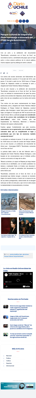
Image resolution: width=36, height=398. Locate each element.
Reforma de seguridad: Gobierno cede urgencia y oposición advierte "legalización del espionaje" (21, 308)
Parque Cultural (8, 256)
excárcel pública (14, 254)
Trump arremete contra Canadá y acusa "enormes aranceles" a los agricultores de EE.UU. (21, 335)
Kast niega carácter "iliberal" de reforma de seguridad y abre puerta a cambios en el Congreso (21, 326)
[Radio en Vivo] (17, 21)
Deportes (9, 363)
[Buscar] (23, 21)
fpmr (21, 254)
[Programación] (20, 21)
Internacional (10, 366)
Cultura (14, 70)
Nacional (21, 70)
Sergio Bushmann (18, 256)
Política (8, 358)
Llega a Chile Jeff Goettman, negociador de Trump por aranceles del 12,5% (19, 318)
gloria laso (26, 254)
